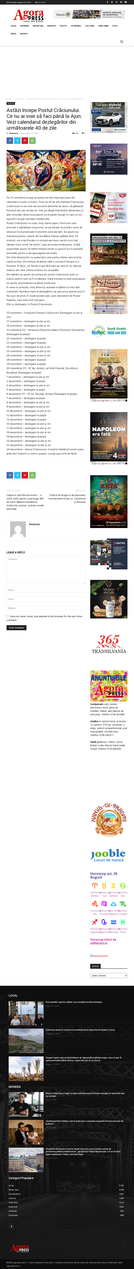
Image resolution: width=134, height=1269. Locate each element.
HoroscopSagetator (95, 930)
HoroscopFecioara (104, 912)
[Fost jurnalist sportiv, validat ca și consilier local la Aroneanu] (26, 1013)
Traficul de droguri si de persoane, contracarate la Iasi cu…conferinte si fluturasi (67, 499)
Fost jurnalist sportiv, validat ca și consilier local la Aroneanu (74, 1002)
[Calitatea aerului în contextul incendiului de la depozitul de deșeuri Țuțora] (26, 1041)
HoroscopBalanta (113, 912)
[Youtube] (125, 2)
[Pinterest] (25, 140)
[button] (121, 41)
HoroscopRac (122, 894)
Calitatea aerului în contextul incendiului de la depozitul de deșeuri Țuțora (80, 1030)
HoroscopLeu (95, 912)
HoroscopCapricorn (104, 930)
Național (19, 98)
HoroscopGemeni (113, 894)
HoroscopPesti (122, 930)
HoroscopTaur (104, 894)
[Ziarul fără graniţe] (29, 14)
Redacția (13, 133)
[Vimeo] (121, 2)
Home (9, 98)
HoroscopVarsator (113, 930)
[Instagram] (112, 2)
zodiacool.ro (99, 943)
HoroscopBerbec (95, 894)
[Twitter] (116, 2)
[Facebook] (107, 2)
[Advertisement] (67, 70)
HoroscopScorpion (122, 912)
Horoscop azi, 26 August (103, 875)
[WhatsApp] (32, 140)
